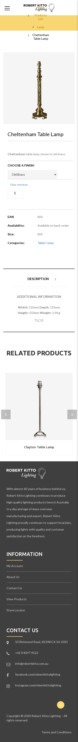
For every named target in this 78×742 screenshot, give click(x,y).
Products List (40, 17)
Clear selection (19, 184)
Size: (11, 234)
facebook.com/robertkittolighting (37, 674)
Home (41, 7)
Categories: (16, 243)
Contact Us (14, 588)
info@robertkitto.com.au (31, 663)
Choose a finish (21, 165)
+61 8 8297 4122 (26, 653)
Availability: (16, 225)
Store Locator (15, 610)
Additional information (39, 296)
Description (38, 279)
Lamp (40, 27)
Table (41, 243)
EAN (11, 217)
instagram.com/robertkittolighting (38, 685)
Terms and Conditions (57, 732)
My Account (14, 566)
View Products (16, 599)
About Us (13, 577)
